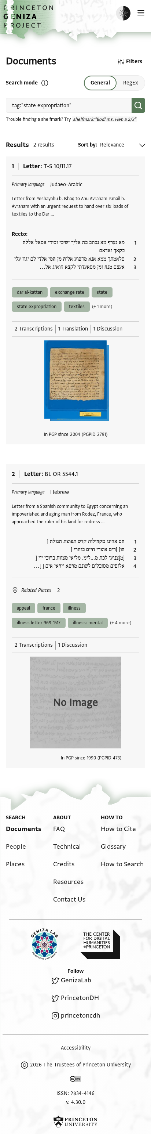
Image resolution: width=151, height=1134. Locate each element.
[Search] (138, 105)
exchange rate (69, 292)
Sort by (87, 144)
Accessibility (76, 1047)
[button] (29, 20)
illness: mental (88, 623)
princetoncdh (80, 1015)
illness (74, 608)
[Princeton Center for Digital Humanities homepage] (100, 944)
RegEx (130, 82)
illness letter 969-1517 (38, 623)
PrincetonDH (80, 998)
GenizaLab (76, 980)
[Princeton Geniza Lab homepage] (50, 944)
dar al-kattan (30, 292)
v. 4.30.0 (75, 1102)
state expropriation (36, 307)
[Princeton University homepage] (75, 1122)
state (102, 292)
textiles (77, 307)
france (49, 608)
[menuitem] (23, 829)
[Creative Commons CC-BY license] (75, 1080)
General (100, 82)
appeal (23, 608)
